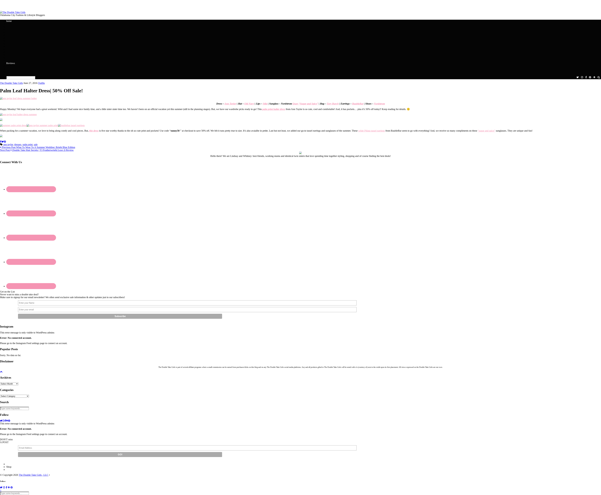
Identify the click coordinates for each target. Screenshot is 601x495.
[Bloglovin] (9, 487)
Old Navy (249, 103)
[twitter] (577, 77)
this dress (94, 130)
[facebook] (586, 77)
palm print (28, 144)
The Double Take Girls (11, 83)
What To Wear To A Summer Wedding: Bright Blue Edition (38, 147)
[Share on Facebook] (0, 141)
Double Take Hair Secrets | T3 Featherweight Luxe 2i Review (37, 150)
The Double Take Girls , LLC (33, 475)
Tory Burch (333, 103)
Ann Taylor (230, 103)
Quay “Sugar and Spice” (305, 103)
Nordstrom (379, 103)
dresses (17, 144)
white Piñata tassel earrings (371, 130)
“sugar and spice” (486, 130)
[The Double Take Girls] (12, 12)
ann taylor (8, 144)
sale (36, 144)
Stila (265, 103)
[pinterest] (590, 77)
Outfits (41, 83)
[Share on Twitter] (2, 141)
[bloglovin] (594, 77)
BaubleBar (357, 103)
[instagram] (582, 77)
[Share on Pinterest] (5, 141)
